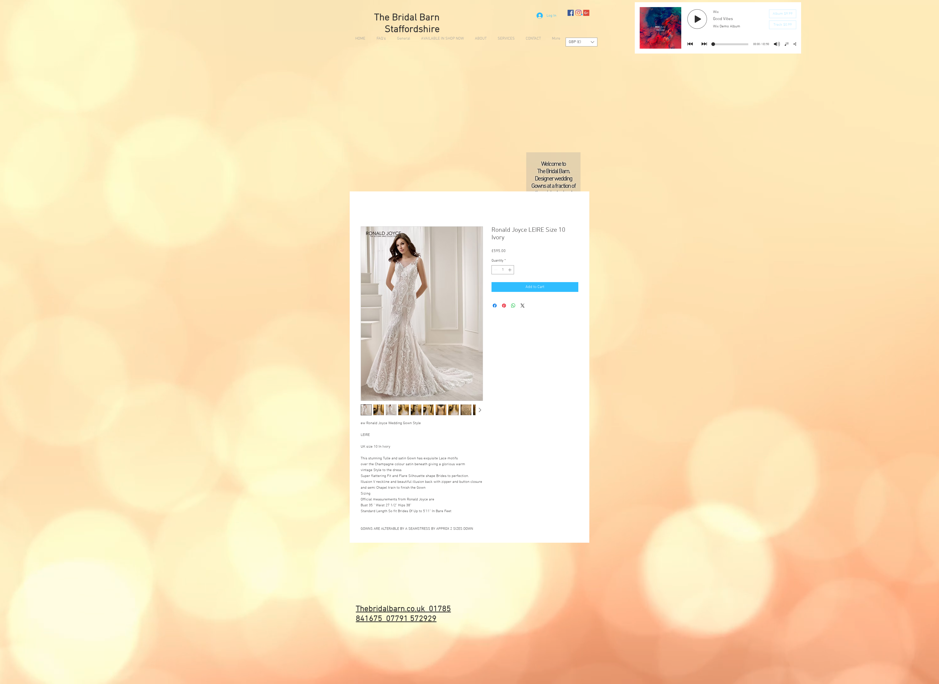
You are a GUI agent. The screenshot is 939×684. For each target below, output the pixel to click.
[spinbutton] (502, 270)
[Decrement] (495, 270)
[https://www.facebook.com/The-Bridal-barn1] (571, 13)
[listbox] (581, 42)
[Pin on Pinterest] (504, 306)
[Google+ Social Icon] (586, 13)
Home (365, 209)
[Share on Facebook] (495, 306)
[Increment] (510, 270)
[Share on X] (522, 306)
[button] (582, 14)
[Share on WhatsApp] (513, 306)
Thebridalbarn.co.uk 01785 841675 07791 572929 (403, 614)
